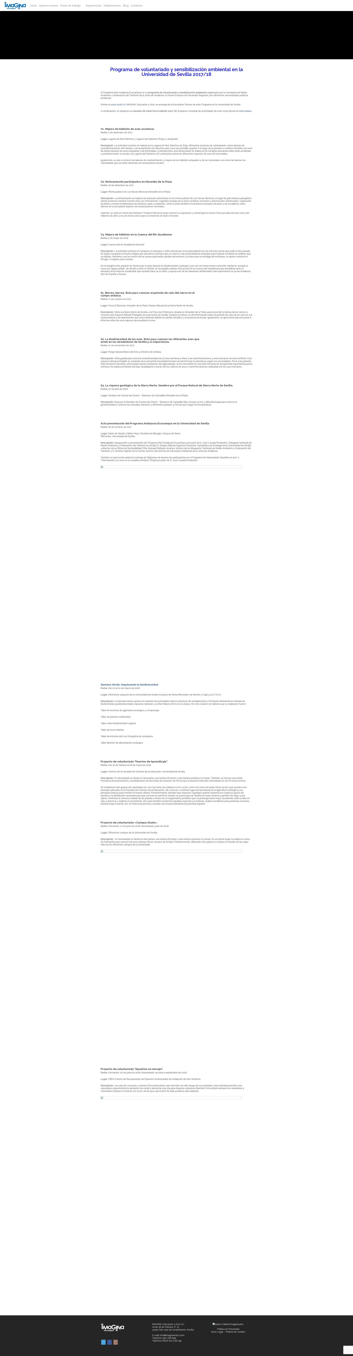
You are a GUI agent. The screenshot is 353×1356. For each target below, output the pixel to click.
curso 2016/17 (118, 104)
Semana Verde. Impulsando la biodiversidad (129, 684)
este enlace (245, 111)
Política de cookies (235, 1332)
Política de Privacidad (228, 1329)
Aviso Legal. (217, 1332)
